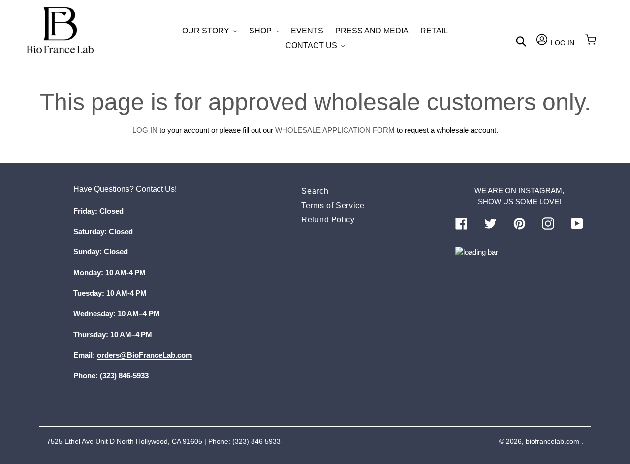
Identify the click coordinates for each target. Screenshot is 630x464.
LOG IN (145, 130)
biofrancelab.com (552, 441)
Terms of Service (332, 205)
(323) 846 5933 (256, 441)
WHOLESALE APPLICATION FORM (335, 130)
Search (314, 191)
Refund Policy (327, 220)
